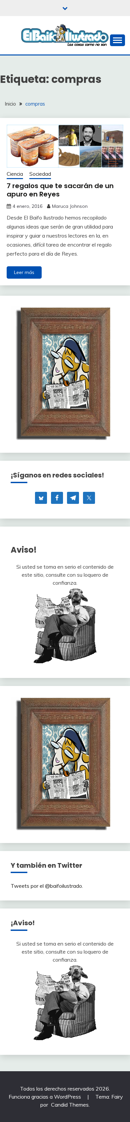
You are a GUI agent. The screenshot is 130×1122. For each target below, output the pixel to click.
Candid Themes (70, 1104)
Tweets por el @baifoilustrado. (47, 885)
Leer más (24, 272)
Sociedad (40, 174)
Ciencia (15, 174)
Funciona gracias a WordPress (45, 1096)
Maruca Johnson (70, 206)
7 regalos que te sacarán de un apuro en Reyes (60, 190)
